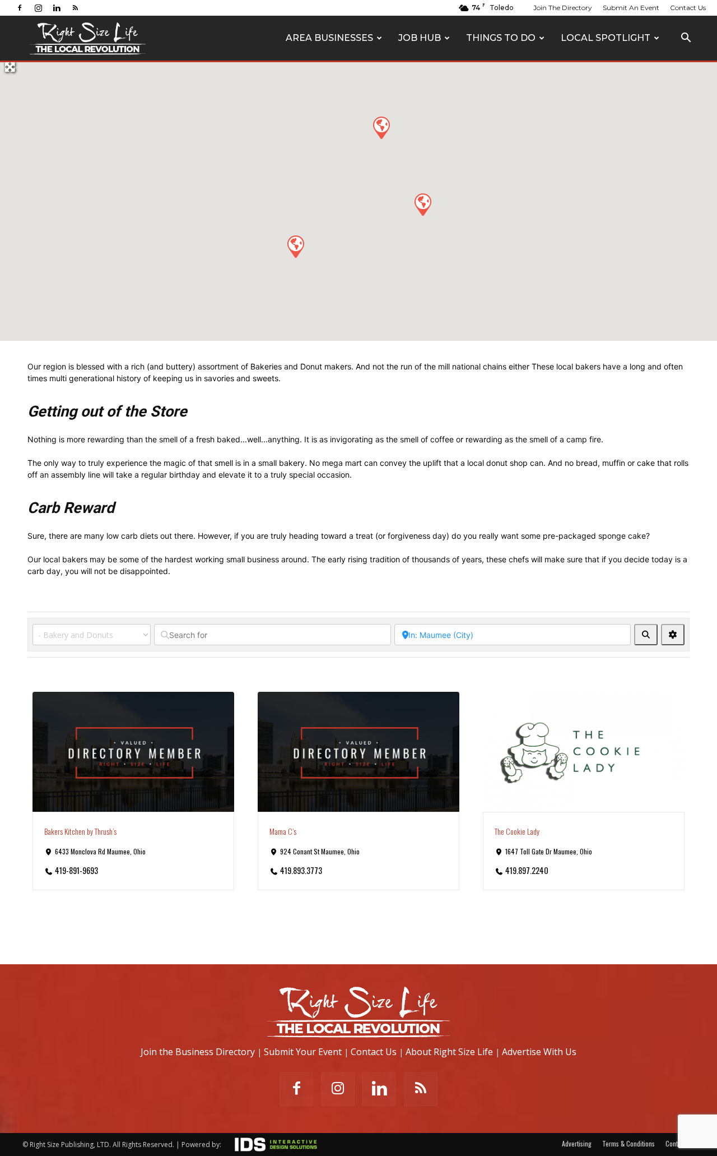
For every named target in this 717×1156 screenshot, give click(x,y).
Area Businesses (329, 38)
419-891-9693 (76, 870)
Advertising (577, 1143)
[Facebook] (19, 7)
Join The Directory (562, 7)
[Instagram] (38, 7)
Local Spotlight (605, 38)
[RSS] (75, 7)
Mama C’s (282, 831)
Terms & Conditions (628, 1143)
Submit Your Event (303, 1052)
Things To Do (501, 38)
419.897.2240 (526, 870)
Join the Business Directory (198, 1052)
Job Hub (419, 38)
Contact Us (688, 7)
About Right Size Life (449, 1052)
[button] (686, 39)
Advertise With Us (539, 1052)
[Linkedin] (56, 7)
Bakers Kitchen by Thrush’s (80, 831)
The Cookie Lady (517, 831)
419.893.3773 (301, 870)
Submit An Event (631, 7)
